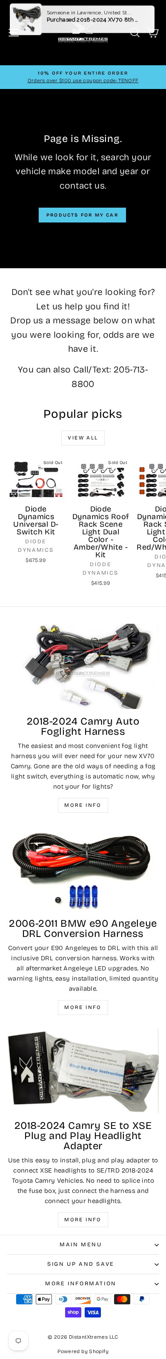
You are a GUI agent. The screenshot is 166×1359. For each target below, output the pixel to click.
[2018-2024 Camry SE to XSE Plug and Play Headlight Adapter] (83, 1070)
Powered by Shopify (83, 1351)
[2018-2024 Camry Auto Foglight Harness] (83, 666)
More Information (81, 1283)
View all (83, 438)
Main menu (81, 1244)
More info (83, 805)
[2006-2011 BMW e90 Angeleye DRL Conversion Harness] (83, 868)
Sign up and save (80, 1264)
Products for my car (82, 215)
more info (83, 1220)
